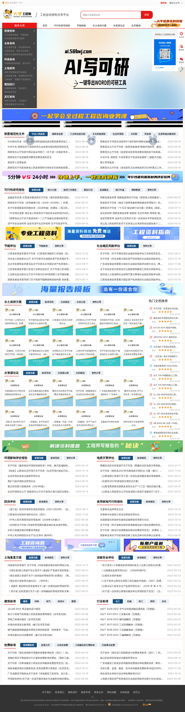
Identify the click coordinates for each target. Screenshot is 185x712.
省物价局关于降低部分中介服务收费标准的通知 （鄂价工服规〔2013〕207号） (48, 657)
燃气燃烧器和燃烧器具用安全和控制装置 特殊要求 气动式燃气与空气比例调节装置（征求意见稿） (48, 629)
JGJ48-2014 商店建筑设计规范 (24, 608)
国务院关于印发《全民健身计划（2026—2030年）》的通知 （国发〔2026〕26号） (48, 202)
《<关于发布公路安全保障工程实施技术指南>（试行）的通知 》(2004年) (138, 580)
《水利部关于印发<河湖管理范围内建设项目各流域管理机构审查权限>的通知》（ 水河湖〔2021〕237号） (48, 524)
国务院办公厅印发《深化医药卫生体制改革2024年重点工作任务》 (134, 167)
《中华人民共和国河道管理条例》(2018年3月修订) (34, 519)
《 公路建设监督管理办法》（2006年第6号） (124, 570)
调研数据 (136, 189)
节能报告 (25, 34)
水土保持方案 (10, 47)
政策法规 (36, 189)
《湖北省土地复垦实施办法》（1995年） (29, 580)
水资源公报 (63, 372)
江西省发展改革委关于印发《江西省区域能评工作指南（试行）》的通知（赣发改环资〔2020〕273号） (48, 253)
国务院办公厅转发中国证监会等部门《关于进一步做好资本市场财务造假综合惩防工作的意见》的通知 (48, 151)
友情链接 (124, 692)
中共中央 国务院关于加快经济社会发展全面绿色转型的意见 (38, 146)
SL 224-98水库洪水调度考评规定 (166, 404)
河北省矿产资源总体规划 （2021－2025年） (166, 347)
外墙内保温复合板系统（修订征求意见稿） (30, 624)
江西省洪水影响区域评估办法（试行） (27, 514)
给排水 (61, 601)
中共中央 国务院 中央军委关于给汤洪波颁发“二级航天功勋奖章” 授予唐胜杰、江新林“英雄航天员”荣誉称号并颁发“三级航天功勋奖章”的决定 (140, 157)
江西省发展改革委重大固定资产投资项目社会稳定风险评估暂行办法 (135, 279)
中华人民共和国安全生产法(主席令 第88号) (30, 535)
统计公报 (52, 189)
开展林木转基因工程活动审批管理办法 (119, 514)
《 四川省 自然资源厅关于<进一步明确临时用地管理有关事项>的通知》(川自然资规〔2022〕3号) (48, 591)
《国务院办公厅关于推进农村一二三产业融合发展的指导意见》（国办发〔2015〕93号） (48, 218)
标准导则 (49, 302)
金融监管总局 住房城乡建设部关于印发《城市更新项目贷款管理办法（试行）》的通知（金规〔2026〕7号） (48, 197)
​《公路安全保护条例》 (111, 575)
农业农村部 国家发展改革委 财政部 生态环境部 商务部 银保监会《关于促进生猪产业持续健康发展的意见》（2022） (140, 213)
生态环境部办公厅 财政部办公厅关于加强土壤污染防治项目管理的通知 (44, 491)
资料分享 (151, 189)
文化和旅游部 (99, 134)
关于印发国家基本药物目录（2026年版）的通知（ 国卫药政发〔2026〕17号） (48, 207)
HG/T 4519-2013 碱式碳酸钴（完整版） (121, 619)
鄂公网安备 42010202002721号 (125, 705)
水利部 (134, 134)
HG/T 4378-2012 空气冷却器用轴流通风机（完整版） (128, 608)
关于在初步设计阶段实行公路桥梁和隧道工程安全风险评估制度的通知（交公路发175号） (140, 269)
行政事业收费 (108, 645)
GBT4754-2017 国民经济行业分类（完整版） (166, 337)
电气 (48, 601)
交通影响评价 (10, 88)
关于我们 (46, 692)
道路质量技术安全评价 (14, 104)
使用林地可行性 (25, 75)
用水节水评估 (22, 51)
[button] (182, 69)
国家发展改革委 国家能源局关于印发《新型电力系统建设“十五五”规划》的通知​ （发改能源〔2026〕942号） (140, 197)
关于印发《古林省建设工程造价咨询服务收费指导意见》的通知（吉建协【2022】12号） (48, 663)
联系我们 (59, 692)
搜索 (146, 14)
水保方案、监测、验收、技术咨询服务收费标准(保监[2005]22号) (134, 668)
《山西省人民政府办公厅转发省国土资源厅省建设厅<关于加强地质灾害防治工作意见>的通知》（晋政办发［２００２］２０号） (140, 491)
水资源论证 (9, 51)
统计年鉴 (120, 189)
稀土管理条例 (107, 162)
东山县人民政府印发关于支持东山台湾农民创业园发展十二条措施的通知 (137, 223)
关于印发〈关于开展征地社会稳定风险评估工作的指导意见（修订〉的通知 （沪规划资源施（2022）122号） (140, 253)
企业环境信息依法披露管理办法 (24, 475)
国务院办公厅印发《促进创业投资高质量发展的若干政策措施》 (132, 151)
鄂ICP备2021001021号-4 (96, 705)
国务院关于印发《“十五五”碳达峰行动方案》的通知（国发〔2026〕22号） (139, 207)
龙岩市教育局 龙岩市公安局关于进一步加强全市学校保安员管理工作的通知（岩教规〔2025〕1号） (140, 218)
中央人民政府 (38, 134)
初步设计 (22, 88)
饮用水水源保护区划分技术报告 (18, 54)
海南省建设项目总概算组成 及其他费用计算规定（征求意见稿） (40, 668)
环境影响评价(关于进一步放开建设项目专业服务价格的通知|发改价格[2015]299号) (48, 678)
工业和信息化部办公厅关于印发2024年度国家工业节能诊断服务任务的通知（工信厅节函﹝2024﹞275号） (48, 274)
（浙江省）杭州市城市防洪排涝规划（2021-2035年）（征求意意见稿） (45, 509)
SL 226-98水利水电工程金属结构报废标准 (166, 394)
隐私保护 (72, 692)
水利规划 (80, 372)
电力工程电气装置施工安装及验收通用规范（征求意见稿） (38, 614)
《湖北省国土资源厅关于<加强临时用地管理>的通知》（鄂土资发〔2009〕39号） (48, 575)
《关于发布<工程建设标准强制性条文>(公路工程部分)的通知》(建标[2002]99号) (140, 565)
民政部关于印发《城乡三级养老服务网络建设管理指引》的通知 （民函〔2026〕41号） (140, 202)
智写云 (136, 692)
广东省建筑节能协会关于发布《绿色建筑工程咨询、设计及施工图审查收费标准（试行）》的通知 (48, 673)
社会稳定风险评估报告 (14, 38)
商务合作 (98, 692)
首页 (45, 25)
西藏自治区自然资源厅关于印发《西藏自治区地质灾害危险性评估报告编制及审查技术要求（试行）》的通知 (140, 465)
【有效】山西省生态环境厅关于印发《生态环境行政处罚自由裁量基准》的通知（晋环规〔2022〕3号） (48, 470)
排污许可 (27, 63)
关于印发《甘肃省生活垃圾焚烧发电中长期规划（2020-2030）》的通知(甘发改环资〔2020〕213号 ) (166, 308)
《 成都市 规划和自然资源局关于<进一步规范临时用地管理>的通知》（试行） (48, 586)
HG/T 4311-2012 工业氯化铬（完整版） (121, 614)
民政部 (148, 134)
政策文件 (45, 645)
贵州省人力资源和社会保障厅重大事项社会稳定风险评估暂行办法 (133, 274)
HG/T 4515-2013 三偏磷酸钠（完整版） (121, 635)
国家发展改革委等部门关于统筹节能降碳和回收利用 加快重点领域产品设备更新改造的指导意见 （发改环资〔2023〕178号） (48, 279)
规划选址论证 (10, 92)
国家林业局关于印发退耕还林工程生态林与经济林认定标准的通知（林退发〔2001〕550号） (140, 535)
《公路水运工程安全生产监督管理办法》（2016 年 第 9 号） (132, 586)
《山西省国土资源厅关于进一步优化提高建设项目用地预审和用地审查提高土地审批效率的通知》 (140, 475)
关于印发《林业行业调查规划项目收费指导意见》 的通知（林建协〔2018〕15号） (140, 530)
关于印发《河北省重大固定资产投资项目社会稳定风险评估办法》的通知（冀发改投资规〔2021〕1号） (140, 258)
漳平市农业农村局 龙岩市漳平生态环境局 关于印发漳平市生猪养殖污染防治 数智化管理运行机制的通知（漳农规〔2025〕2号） (48, 223)
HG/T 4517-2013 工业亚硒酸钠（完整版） (122, 624)
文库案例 (136, 25)
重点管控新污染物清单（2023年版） (27, 486)
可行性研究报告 (11, 34)
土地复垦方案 (10, 75)
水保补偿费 (62, 645)
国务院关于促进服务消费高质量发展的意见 (30, 157)
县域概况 (104, 189)
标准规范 (141, 458)
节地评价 (8, 79)
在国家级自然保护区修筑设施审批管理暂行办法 (124, 519)
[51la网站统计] (145, 705)
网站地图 (111, 692)
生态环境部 (118, 134)
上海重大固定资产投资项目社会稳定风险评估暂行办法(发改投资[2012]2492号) (140, 678)
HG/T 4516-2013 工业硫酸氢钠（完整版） (122, 629)
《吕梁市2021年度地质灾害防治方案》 (120, 481)
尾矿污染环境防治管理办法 (21, 481)
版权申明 (85, 692)
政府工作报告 (70, 189)
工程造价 (22, 100)
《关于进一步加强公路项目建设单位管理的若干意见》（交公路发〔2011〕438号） (140, 591)
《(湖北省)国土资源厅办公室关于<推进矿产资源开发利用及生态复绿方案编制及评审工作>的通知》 (48, 570)
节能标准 (43, 245)
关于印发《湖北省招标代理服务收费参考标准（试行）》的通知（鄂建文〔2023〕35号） (48, 652)
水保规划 (65, 302)
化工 (118, 601)
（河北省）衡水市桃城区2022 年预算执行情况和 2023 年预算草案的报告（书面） (166, 356)
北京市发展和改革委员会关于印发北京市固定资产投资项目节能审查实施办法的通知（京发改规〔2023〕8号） (48, 263)
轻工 (141, 601)
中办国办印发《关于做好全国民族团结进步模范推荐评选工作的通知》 (43, 141)
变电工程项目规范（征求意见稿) (24, 619)
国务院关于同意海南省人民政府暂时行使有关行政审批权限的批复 (41, 167)
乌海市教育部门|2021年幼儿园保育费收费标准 (166, 366)
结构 (37, 601)
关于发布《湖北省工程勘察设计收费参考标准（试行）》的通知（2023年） (139, 652)
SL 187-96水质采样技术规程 (166, 413)
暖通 (74, 601)
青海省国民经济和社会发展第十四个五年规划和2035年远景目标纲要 (166, 433)
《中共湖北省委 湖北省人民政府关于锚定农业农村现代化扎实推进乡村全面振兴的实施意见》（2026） (48, 213)
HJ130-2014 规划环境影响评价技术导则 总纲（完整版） (166, 327)
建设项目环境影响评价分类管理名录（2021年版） (166, 318)
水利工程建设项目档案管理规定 (24, 530)
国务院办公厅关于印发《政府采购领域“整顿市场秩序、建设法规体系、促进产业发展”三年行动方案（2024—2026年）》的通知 (140, 146)
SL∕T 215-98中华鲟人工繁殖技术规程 (166, 385)
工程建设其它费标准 (85, 645)
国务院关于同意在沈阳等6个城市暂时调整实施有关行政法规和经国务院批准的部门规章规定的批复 (140, 141)
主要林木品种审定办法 (111, 509)
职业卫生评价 (10, 100)
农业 (164, 601)
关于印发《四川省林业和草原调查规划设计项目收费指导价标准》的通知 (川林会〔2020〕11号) (140, 524)
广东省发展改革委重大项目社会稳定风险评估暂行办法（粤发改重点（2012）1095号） (140, 263)
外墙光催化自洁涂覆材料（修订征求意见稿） (31, 635)
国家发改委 (57, 134)
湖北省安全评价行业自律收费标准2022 (120, 673)
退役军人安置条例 (17, 162)
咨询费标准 (28, 645)
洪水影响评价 (24, 47)
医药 (152, 601)
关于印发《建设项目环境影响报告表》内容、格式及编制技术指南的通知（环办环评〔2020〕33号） (48, 465)
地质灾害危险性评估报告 (15, 72)
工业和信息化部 (77, 134)
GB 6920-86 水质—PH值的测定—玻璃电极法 (166, 423)
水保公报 (81, 302)
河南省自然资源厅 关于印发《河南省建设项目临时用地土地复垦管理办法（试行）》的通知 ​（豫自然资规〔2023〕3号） (48, 565)
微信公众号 (175, 3)
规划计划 (88, 189)
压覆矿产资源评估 (22, 79)
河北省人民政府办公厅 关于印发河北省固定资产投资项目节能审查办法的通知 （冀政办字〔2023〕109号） (48, 258)
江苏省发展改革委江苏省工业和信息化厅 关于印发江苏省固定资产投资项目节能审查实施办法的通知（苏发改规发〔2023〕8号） (48, 269)
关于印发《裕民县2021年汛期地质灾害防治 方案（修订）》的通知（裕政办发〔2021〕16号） (140, 470)
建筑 (25, 601)
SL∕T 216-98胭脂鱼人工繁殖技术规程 (166, 375)
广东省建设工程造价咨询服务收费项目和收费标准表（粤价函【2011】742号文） (140, 663)
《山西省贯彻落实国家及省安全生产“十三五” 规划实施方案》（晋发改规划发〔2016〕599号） (140, 486)
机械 (129, 601)
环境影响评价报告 (12, 63)
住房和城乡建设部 (167, 134)
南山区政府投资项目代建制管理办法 (118, 657)
